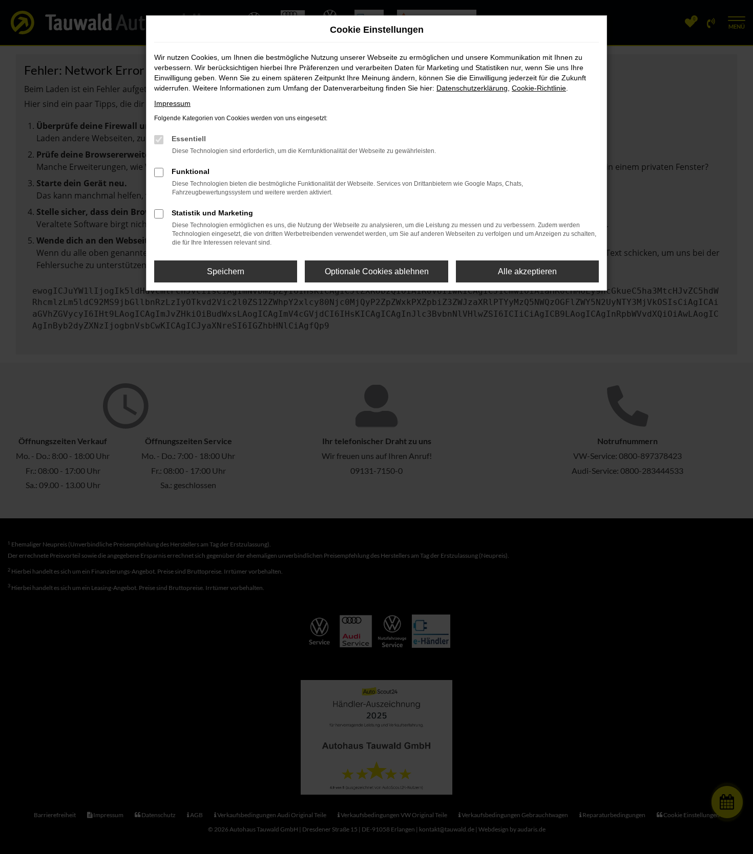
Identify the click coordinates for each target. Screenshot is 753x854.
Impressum (172, 103)
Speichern (225, 271)
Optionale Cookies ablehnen (377, 271)
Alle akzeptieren (527, 271)
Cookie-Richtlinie (539, 88)
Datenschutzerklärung (472, 88)
